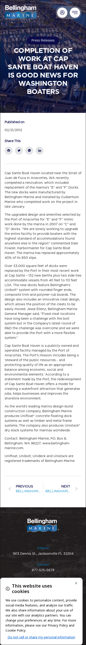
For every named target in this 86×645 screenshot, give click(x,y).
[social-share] (9, 151)
